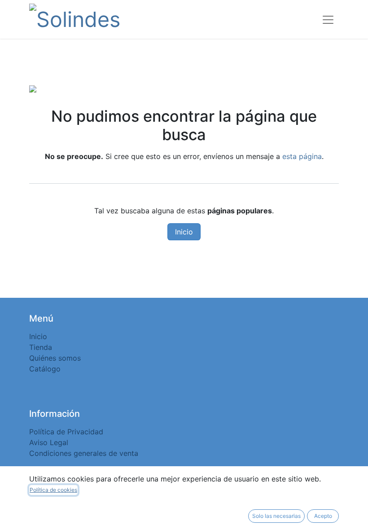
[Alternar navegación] (328, 19)
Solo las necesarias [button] (276, 515)
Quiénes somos (55, 357)
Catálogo (45, 368)
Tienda (40, 347)
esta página (302, 156)
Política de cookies (53, 489)
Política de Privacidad (66, 431)
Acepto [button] (323, 515)
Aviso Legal (48, 442)
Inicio (184, 231)
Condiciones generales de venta (83, 453)
